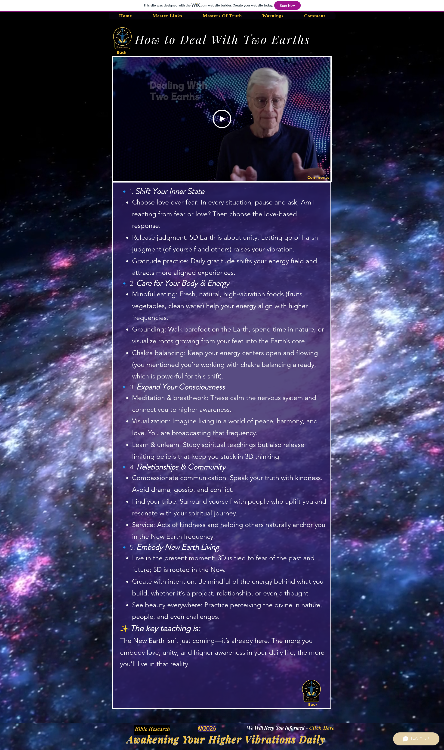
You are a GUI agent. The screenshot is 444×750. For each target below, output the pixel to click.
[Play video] (222, 119)
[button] (152, 729)
